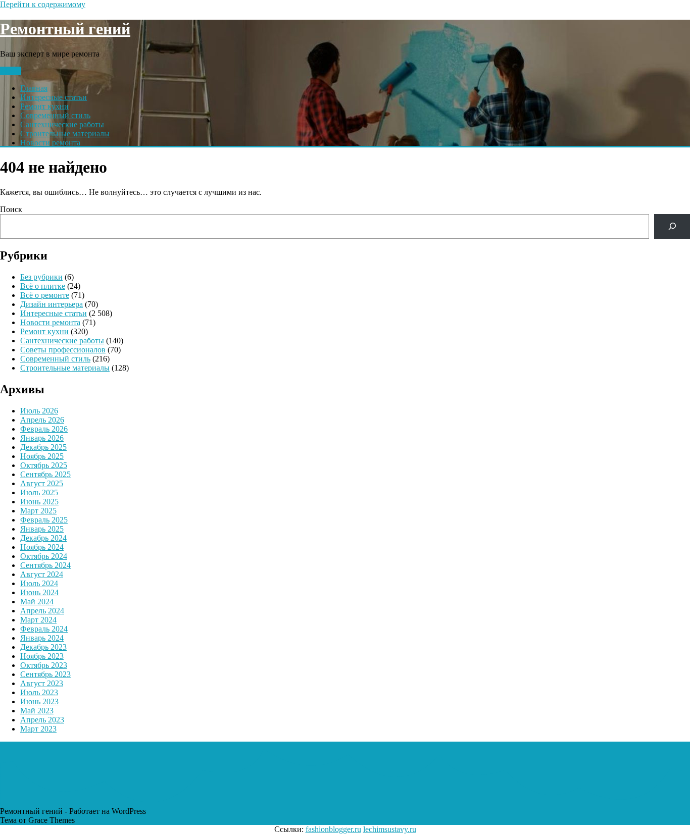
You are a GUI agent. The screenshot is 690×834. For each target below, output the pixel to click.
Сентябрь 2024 (45, 565)
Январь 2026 (42, 438)
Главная (33, 88)
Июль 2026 (39, 410)
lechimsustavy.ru (389, 829)
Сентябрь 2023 (45, 674)
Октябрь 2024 (43, 556)
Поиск (11, 209)
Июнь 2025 (39, 501)
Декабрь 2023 (43, 647)
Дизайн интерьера (51, 304)
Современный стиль (55, 115)
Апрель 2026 (42, 419)
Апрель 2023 (42, 719)
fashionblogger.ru (333, 829)
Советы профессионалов (63, 349)
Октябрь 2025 (43, 465)
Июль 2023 (39, 692)
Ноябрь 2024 (42, 547)
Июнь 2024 (39, 592)
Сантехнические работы (62, 124)
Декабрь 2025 (43, 447)
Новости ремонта (50, 142)
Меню (10, 71)
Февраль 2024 (44, 628)
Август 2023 (41, 683)
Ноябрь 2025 (42, 456)
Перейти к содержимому (42, 4)
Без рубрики (41, 277)
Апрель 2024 (42, 610)
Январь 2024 (42, 638)
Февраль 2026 (44, 429)
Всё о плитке (42, 286)
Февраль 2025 (44, 519)
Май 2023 (37, 710)
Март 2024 (38, 619)
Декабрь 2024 (43, 538)
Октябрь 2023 (43, 665)
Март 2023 (38, 728)
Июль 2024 (39, 583)
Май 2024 (37, 601)
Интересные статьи (53, 97)
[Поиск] (672, 226)
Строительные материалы (65, 133)
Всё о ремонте (44, 295)
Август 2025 (41, 483)
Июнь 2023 (39, 701)
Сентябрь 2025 (45, 474)
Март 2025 (38, 510)
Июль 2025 (39, 492)
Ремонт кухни (44, 106)
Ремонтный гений (65, 29)
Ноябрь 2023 (42, 656)
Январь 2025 (42, 529)
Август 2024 (41, 574)
